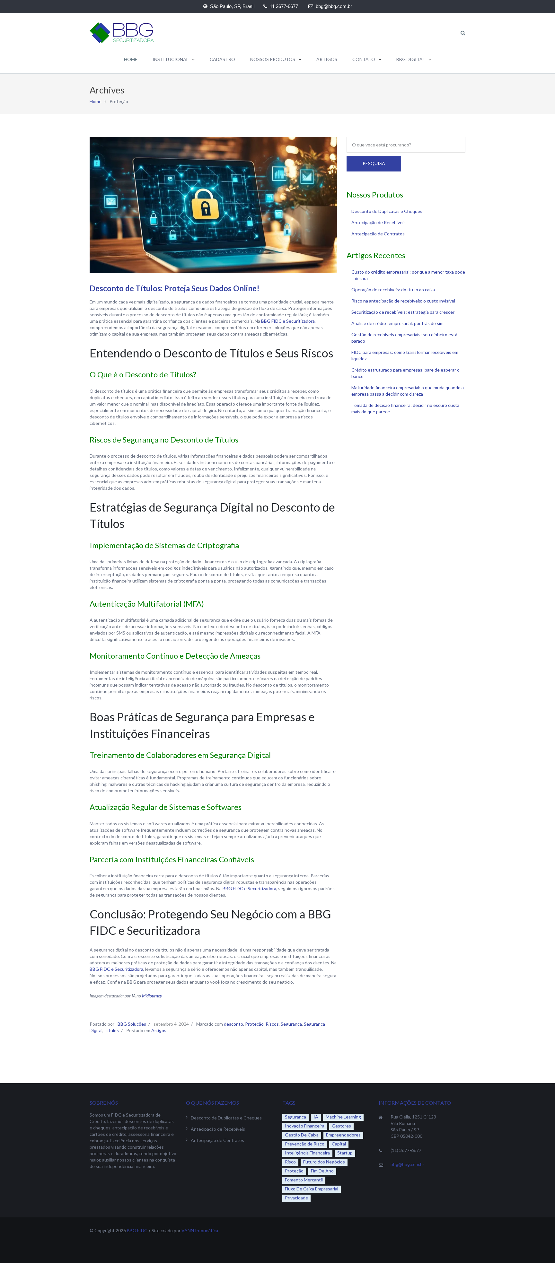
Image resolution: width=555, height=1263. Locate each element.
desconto (233, 1024)
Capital (339, 1143)
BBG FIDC (137, 1230)
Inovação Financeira (304, 1125)
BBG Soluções (132, 1024)
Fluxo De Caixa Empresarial (311, 1188)
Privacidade (296, 1197)
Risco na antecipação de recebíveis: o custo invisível (403, 300)
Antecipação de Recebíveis (378, 222)
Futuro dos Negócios (324, 1161)
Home (95, 101)
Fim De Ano (322, 1170)
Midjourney (152, 995)
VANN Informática (199, 1230)
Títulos (111, 1030)
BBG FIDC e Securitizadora (288, 321)
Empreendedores (343, 1134)
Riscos (272, 1024)
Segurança (291, 1024)
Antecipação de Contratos (378, 233)
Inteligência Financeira (307, 1152)
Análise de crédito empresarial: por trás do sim (397, 323)
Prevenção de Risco (304, 1143)
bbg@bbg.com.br (407, 1164)
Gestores (341, 1125)
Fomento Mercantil (304, 1179)
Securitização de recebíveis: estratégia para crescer (402, 312)
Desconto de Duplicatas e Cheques (386, 211)
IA (315, 1116)
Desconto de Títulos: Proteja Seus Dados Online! (175, 288)
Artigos (158, 1030)
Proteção (254, 1024)
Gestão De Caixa (302, 1134)
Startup (345, 1152)
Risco (290, 1161)
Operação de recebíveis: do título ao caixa (393, 289)
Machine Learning (343, 1116)
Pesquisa (374, 163)
